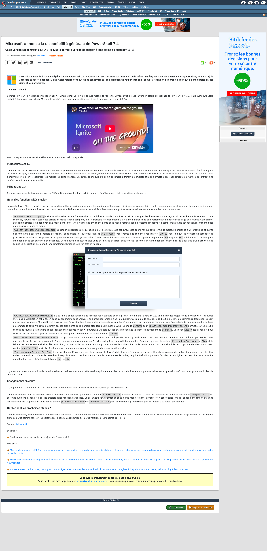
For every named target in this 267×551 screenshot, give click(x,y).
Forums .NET (178, 15)
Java (76, 7)
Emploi (110, 2)
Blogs (74, 2)
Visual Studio (117, 11)
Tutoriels (54, 2)
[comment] (133, 286)
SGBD (117, 7)
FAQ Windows (123, 15)
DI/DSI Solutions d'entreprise (28, 7)
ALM (59, 7)
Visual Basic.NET (172, 11)
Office (125, 7)
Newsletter (96, 2)
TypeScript (152, 11)
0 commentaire (56, 56)
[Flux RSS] (264, 15)
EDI (94, 7)
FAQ (65, 2)
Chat (84, 2)
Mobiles (134, 7)
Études (121, 2)
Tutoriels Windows (107, 15)
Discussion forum (243, 133)
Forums (41, 2)
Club (141, 2)
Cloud (46, 7)
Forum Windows (139, 15)
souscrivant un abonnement (92, 481)
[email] (141, 265)
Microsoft (68, 7)
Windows (130, 11)
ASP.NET (140, 11)
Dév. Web (86, 7)
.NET (99, 11)
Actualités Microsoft (88, 15)
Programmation (105, 7)
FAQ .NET (167, 15)
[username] (141, 259)
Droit (132, 2)
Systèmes (145, 7)
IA (53, 7)
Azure (185, 11)
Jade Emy (40, 56)
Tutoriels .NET (154, 15)
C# (161, 11)
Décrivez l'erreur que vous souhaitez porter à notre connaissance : (117, 272)
